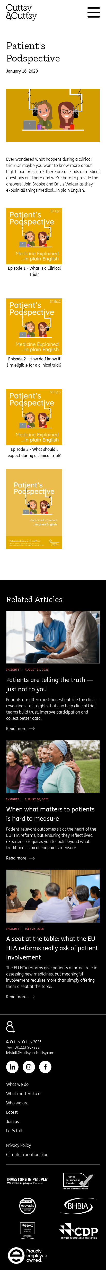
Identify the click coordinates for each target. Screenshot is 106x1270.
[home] (21, 12)
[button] (93, 12)
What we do (17, 1084)
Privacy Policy (18, 1145)
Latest (12, 1112)
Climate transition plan (27, 1154)
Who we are (17, 1103)
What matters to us (24, 1093)
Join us (12, 1121)
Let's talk (14, 1130)
